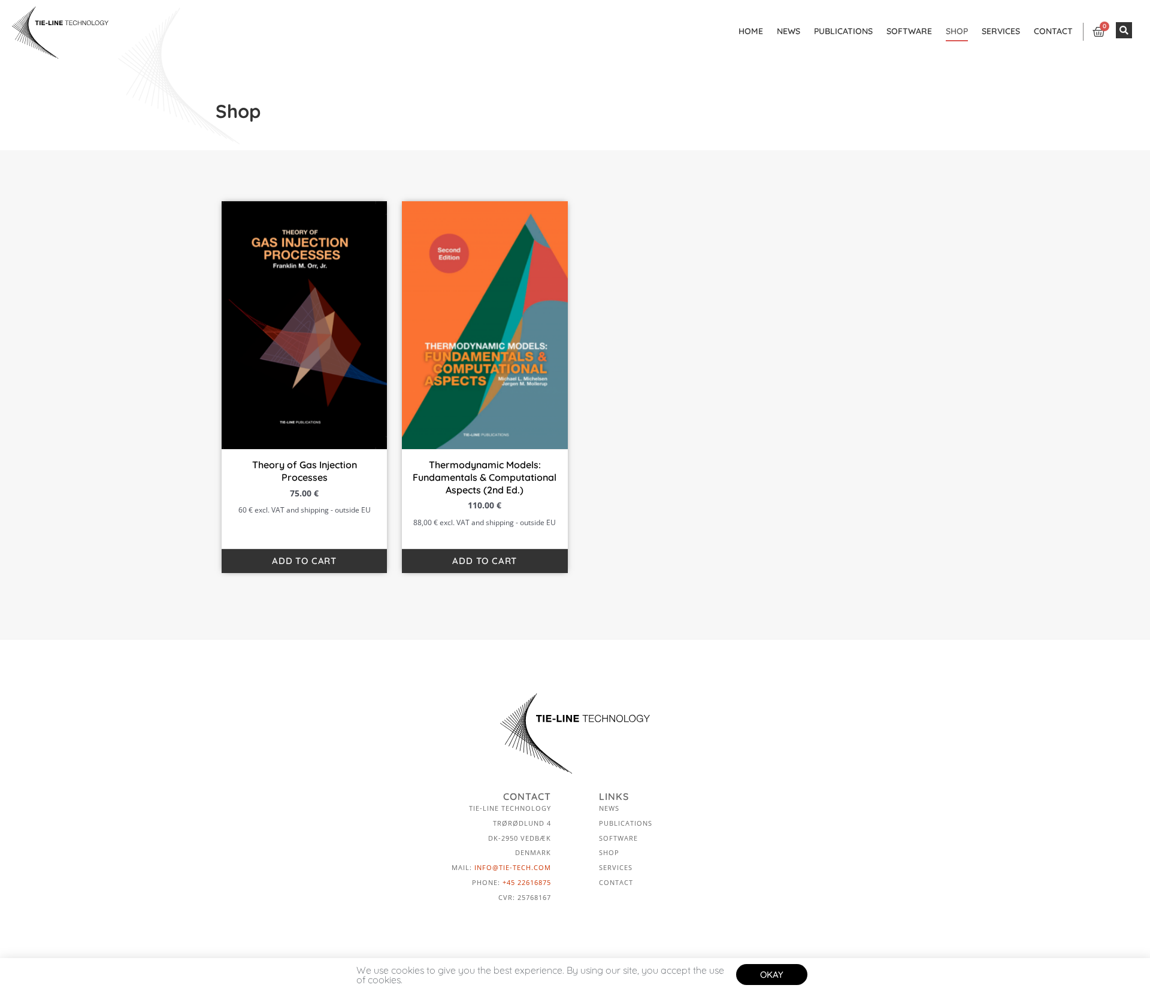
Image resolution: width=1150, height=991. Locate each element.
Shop (957, 31)
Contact (1053, 31)
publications (843, 31)
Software (909, 31)
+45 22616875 (527, 882)
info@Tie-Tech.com (512, 867)
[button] (1124, 30)
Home (751, 31)
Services (1001, 31)
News (788, 31)
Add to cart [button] (304, 560)
